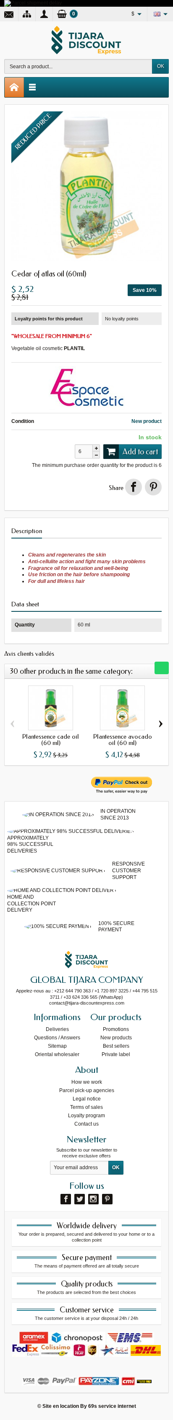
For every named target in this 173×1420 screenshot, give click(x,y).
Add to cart (140, 451)
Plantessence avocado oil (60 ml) (122, 740)
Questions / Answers (57, 1038)
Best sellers (116, 1046)
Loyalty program (86, 1115)
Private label (116, 1054)
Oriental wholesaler (57, 1054)
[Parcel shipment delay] (33, 3)
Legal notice (87, 1099)
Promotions (116, 1029)
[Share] (133, 487)
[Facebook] (65, 1199)
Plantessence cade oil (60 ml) (50, 740)
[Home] (14, 87)
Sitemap (57, 1046)
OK (160, 66)
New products (116, 1038)
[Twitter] (79, 1199)
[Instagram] (93, 1199)
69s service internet (112, 1406)
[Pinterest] (153, 487)
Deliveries (57, 1029)
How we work (86, 1082)
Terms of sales (86, 1107)
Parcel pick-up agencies (86, 1090)
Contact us (86, 1124)
